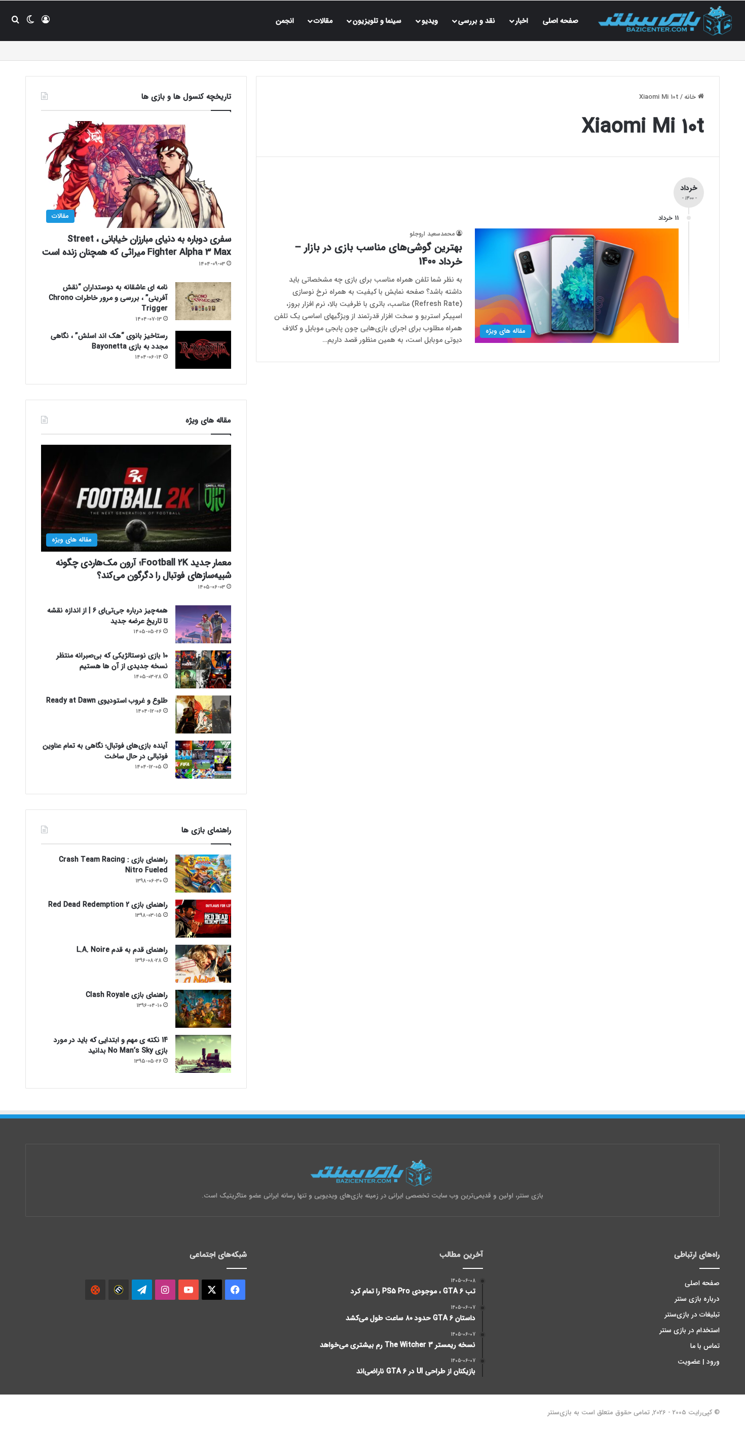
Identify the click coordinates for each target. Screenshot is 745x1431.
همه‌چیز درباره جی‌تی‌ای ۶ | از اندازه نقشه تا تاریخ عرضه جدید (107, 616)
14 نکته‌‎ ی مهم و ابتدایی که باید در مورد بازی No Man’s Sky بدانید (111, 1045)
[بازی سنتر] (666, 20)
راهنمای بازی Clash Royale (127, 994)
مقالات (323, 20)
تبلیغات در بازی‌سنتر (692, 1314)
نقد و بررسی (476, 20)
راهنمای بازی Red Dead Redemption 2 (108, 904)
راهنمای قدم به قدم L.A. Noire (122, 949)
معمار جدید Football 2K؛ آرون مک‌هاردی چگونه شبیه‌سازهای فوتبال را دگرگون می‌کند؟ (143, 569)
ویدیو (430, 20)
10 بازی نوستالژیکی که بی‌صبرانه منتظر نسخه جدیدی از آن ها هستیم (112, 661)
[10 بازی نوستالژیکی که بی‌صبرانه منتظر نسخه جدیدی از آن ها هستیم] (203, 669)
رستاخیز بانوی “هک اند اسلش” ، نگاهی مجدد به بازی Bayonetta (109, 341)
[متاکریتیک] (118, 1290)
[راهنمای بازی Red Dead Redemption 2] (203, 919)
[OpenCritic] (95, 1290)
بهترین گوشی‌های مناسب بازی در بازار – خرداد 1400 (378, 254)
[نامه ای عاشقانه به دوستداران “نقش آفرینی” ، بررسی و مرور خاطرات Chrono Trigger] (203, 301)
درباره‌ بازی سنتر (697, 1299)
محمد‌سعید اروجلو (432, 234)
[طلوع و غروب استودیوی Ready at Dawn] (203, 714)
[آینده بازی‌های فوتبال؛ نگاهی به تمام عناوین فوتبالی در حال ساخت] (203, 760)
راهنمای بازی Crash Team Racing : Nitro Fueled (113, 865)
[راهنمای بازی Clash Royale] (203, 1009)
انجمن (285, 20)
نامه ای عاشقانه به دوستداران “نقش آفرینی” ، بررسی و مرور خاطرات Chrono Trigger (108, 298)
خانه (691, 97)
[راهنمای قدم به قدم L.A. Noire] (203, 964)
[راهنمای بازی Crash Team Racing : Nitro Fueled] (203, 874)
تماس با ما (705, 1346)
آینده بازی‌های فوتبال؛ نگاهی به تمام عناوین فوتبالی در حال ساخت (105, 751)
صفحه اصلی (560, 20)
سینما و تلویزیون (377, 20)
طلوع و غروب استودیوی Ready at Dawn (107, 700)
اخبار (521, 20)
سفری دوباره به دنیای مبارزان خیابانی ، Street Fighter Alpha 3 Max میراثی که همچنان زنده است (136, 245)
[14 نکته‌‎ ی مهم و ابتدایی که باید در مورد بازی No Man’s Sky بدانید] (203, 1054)
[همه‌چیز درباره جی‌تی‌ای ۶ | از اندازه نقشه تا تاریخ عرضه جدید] (203, 624)
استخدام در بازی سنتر (690, 1330)
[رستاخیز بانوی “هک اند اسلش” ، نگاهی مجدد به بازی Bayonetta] (203, 350)
